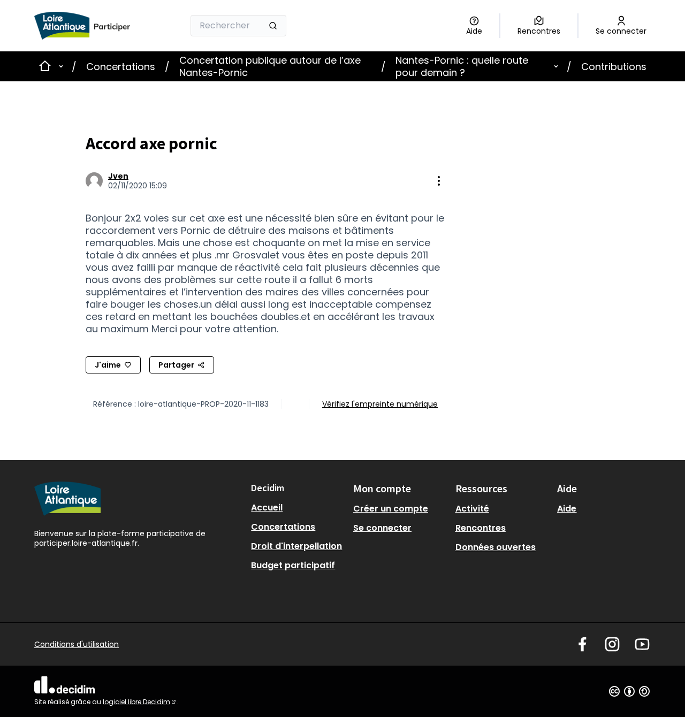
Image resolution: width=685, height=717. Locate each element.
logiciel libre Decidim (140, 701)
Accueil (267, 507)
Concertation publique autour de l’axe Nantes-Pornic (270, 66)
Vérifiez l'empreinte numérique (380, 404)
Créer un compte (390, 508)
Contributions (613, 66)
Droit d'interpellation (296, 546)
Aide (566, 508)
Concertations (120, 66)
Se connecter (382, 528)
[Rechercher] (272, 26)
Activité (472, 508)
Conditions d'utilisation (76, 644)
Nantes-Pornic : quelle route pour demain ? (461, 66)
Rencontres (480, 528)
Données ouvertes (495, 547)
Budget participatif (293, 565)
